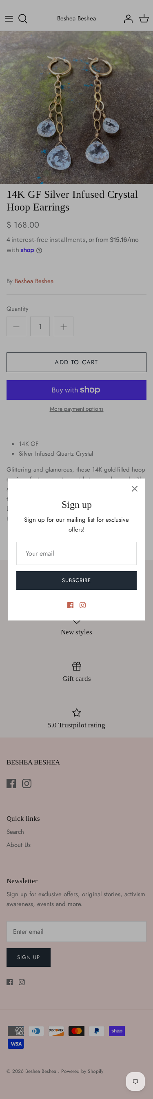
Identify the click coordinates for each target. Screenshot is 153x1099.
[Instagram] (83, 605)
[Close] (135, 489)
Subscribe (76, 580)
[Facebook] (70, 605)
